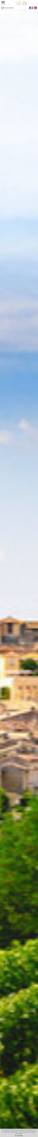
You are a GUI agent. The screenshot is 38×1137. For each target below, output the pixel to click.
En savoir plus (19, 1135)
